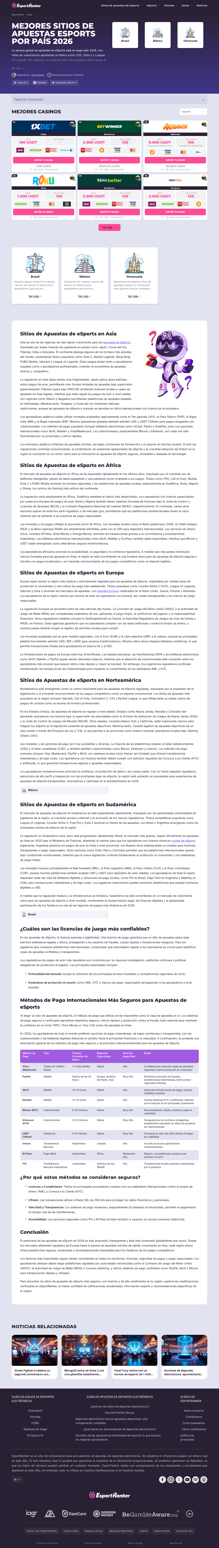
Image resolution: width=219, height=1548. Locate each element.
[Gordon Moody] (104, 1513)
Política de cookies (93, 1543)
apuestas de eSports (116, 342)
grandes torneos (108, 591)
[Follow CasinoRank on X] (179, 1479)
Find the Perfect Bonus (119, 1413)
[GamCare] (74, 1513)
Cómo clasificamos (194, 1429)
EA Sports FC (35, 1435)
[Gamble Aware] (150, 1513)
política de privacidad (187, 1437)
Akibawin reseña (175, 165)
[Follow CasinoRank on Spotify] (195, 1479)
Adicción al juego (135, 1543)
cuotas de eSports (183, 840)
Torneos (169, 5)
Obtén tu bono (43, 160)
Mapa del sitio (176, 1543)
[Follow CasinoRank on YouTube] (187, 1479)
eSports (152, 5)
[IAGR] (32, 1513)
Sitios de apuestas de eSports (120, 5)
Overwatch (35, 1410)
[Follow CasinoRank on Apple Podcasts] (203, 1479)
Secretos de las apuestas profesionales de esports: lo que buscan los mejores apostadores (118, 1437)
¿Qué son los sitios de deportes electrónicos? (119, 1406)
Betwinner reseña (109, 165)
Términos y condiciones (47, 1543)
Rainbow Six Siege (35, 1429)
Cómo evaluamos (193, 1423)
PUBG (35, 1423)
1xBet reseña (43, 165)
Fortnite (35, 1417)
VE (15, 1479)
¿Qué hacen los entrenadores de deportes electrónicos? (119, 1429)
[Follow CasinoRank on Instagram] (170, 1479)
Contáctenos (194, 1417)
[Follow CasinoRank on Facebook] (162, 1479)
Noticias (202, 5)
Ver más (107, 227)
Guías (185, 5)
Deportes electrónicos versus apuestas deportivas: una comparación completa (111, 1421)
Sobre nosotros (194, 1410)
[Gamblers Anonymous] (49, 1513)
